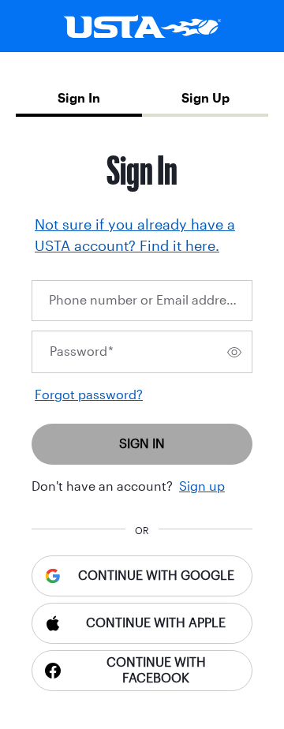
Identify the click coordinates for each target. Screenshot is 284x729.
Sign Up (205, 98)
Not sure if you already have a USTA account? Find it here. (135, 235)
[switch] (234, 351)
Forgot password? (89, 395)
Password (82, 351)
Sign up (202, 486)
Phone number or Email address (146, 300)
